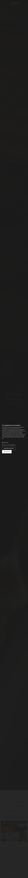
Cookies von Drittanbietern (9, 445)
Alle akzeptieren (7, 451)
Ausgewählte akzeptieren (9, 448)
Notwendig (5, 442)
